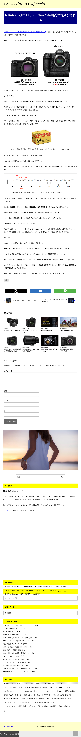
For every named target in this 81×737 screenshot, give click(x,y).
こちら (5, 510)
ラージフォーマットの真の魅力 (14, 662)
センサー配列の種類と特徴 (61, 699)
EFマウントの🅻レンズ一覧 (60, 687)
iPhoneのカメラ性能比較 (62, 695)
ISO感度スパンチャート (12, 691)
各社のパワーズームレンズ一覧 (36, 687)
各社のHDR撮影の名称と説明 (38, 699)
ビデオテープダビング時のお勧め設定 (43, 706)
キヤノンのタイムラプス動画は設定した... (18, 668)
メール (6, 401)
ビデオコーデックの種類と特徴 (15, 706)
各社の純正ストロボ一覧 (13, 695)
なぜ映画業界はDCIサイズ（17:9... (16, 644)
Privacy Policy (64, 706)
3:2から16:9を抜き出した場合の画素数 (61, 691)
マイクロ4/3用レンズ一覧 (13, 687)
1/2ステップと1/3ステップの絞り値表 (17, 702)
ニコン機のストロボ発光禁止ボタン (16, 653)
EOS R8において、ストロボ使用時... (16, 671)
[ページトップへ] (75, 733)
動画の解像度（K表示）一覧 (44, 702)
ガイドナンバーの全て (11, 656)
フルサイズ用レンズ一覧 (31, 683)
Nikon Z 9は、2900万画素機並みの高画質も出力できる (24, 32)
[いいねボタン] (6, 280)
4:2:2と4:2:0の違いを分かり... (14, 665)
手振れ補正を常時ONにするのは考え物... (18, 638)
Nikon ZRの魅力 (9, 631)
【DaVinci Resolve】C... (12, 628)
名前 (5, 391)
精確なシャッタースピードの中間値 (37, 695)
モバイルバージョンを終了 (9, 734)
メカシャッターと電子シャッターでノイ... (18, 625)
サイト (6, 411)
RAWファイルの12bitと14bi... (14, 659)
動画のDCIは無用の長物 (12, 650)
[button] (16, 291)
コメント (8, 371)
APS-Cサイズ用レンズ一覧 (53, 684)
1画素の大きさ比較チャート (34, 691)
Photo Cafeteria (8, 726)
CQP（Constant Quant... (12, 634)
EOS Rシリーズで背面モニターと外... (17, 641)
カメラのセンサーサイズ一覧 (14, 699)
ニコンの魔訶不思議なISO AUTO (15, 647)
